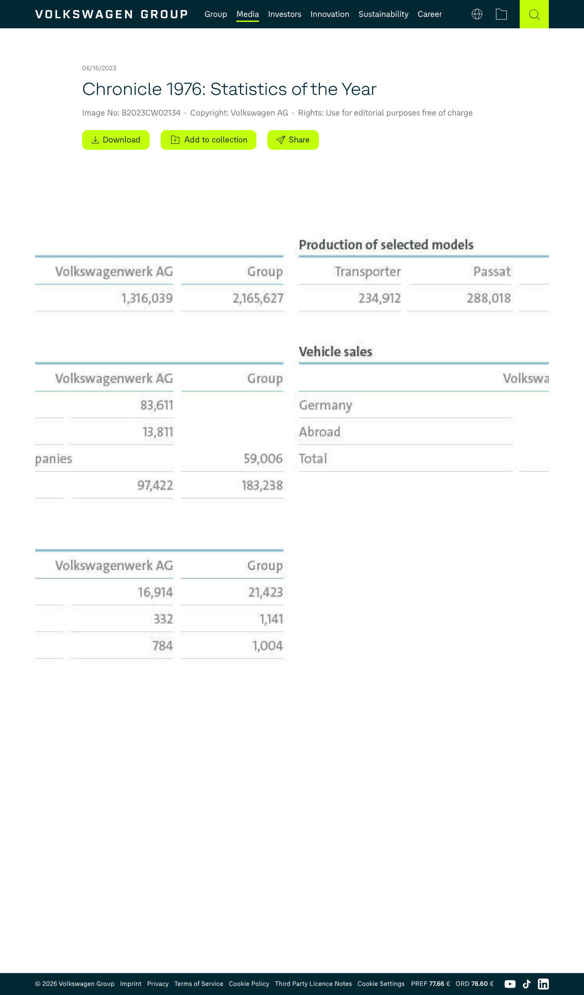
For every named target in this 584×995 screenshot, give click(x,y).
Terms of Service (199, 984)
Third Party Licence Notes (313, 984)
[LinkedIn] (543, 984)
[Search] (534, 14)
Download (122, 140)
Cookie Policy (249, 984)
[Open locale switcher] (477, 14)
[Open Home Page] (111, 14)
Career (430, 14)
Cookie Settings (381, 984)
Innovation (330, 14)
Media (247, 14)
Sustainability (384, 14)
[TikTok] (527, 984)
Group (215, 14)
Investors (285, 14)
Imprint (130, 984)
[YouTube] (510, 984)
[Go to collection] (501, 14)
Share (299, 140)
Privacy (158, 984)
